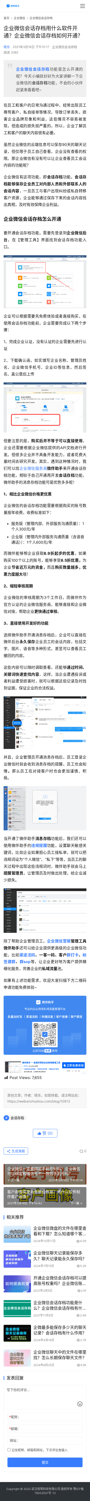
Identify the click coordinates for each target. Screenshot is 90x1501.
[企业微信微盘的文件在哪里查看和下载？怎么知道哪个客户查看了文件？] (17, 1234)
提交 (45, 1462)
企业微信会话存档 (64, 47)
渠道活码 (27, 954)
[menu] (83, 6)
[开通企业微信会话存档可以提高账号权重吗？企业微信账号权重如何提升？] (17, 1283)
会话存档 (17, 1118)
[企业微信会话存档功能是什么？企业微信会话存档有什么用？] (17, 1308)
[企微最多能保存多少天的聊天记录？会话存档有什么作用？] (17, 1333)
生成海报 (18, 1151)
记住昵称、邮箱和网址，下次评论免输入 (39, 1450)
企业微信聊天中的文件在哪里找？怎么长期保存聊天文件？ (59, 1355)
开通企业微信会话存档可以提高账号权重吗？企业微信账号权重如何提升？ (59, 1281)
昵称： (15, 1417)
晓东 (7, 47)
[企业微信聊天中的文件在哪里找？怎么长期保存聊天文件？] (17, 1358)
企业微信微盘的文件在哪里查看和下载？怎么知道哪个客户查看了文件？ (59, 1231)
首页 (6, 18)
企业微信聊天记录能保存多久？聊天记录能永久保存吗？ (59, 1256)
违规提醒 (39, 845)
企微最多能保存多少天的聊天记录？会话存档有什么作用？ (59, 1330)
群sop (25, 961)
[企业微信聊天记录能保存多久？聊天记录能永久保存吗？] (17, 1258)
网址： (15, 1440)
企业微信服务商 (33, 468)
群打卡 (72, 954)
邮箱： (15, 1429)
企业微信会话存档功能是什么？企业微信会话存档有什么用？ (59, 1305)
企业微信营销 (59, 941)
